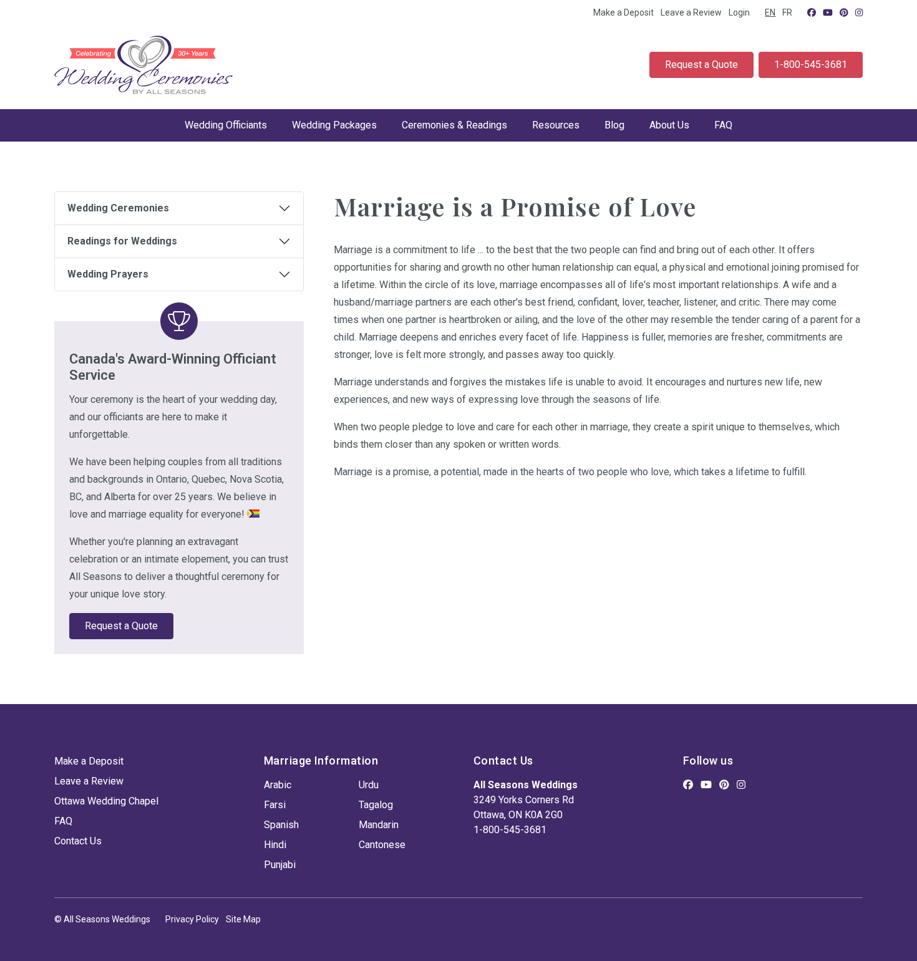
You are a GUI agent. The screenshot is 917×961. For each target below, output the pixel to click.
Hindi (275, 845)
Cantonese (382, 845)
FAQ (723, 125)
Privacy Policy (192, 919)
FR (787, 12)
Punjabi (280, 865)
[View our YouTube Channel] (828, 12)
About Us (669, 125)
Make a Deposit (623, 12)
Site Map (243, 919)
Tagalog (376, 805)
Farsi (275, 805)
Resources (556, 125)
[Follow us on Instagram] (859, 12)
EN (770, 12)
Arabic (277, 785)
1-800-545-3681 (810, 64)
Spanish (281, 825)
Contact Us (78, 841)
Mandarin (379, 825)
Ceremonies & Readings (454, 125)
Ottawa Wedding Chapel (106, 801)
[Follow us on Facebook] (811, 12)
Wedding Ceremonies (118, 208)
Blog (614, 125)
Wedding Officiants (226, 125)
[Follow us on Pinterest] (844, 12)
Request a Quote (701, 64)
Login (739, 12)
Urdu (369, 785)
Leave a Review (691, 12)
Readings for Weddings (122, 241)
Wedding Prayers (107, 274)
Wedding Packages (334, 125)
